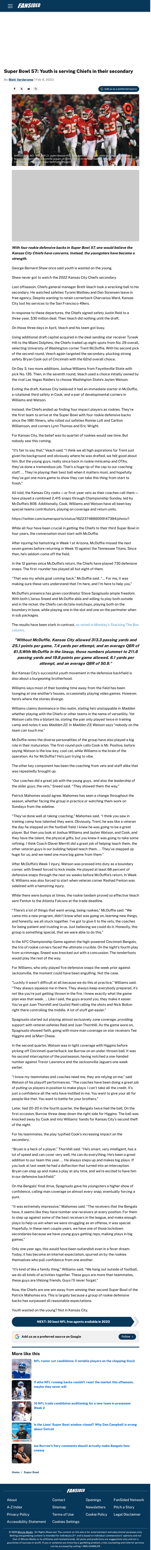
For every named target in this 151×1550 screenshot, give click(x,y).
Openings (93, 1500)
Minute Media (25, 1532)
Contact (58, 1500)
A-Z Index (14, 1507)
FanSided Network (129, 1500)
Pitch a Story (124, 1507)
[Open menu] (10, 6)
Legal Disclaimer (127, 1514)
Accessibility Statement (26, 1522)
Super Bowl (31, 1472)
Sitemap (59, 1507)
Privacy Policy (18, 1514)
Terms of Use (63, 1514)
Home (16, 1472)
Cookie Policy (96, 1514)
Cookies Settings (65, 1522)
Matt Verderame (21, 80)
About (12, 1500)
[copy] (36, 89)
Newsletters (96, 1507)
